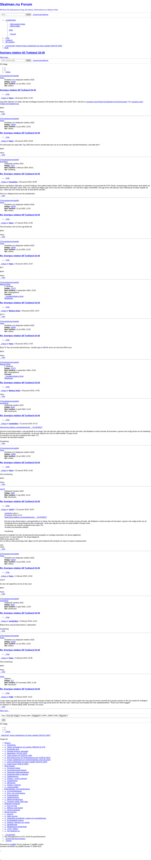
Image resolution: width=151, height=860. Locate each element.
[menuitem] (17, 24)
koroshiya (4, 162)
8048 (13, 407)
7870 (13, 166)
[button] (7, 72)
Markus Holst (5, 284)
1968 (13, 493)
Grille (2, 677)
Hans (2, 78)
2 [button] (4, 70)
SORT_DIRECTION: (50, 716)
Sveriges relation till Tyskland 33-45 (22, 52)
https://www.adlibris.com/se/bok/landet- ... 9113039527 (21, 427)
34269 (13, 82)
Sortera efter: (26, 716)
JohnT (2, 489)
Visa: (3, 716)
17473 (13, 288)
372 (12, 681)
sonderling (4, 403)
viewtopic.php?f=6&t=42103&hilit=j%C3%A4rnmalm (106, 102)
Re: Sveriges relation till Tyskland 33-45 (20, 133)
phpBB (12, 844)
